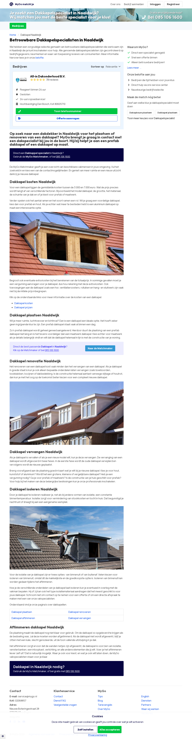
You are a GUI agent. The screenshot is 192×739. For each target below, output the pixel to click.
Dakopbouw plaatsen (140, 112)
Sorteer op (97, 66)
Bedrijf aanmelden (134, 4)
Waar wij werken (150, 709)
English (145, 696)
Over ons (115, 4)
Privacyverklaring (97, 735)
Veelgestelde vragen (65, 704)
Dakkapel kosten (23, 303)
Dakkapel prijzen (23, 307)
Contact (58, 696)
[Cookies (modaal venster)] (3, 736)
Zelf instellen (85, 729)
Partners (146, 704)
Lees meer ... (134, 67)
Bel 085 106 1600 (164, 17)
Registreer (173, 4)
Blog (100, 700)
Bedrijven (18, 25)
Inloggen (155, 4)
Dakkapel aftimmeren (23, 618)
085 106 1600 (63, 156)
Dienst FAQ (60, 700)
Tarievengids (105, 704)
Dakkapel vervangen (79, 618)
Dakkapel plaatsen (22, 612)
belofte (39, 57)
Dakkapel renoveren (79, 612)
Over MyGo (104, 709)
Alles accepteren (109, 729)
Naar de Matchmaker (100, 348)
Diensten (146, 700)
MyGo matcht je (24, 4)
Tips (100, 696)
